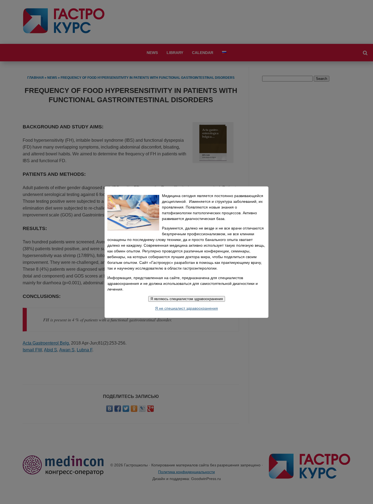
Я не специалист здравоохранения (186, 308)
